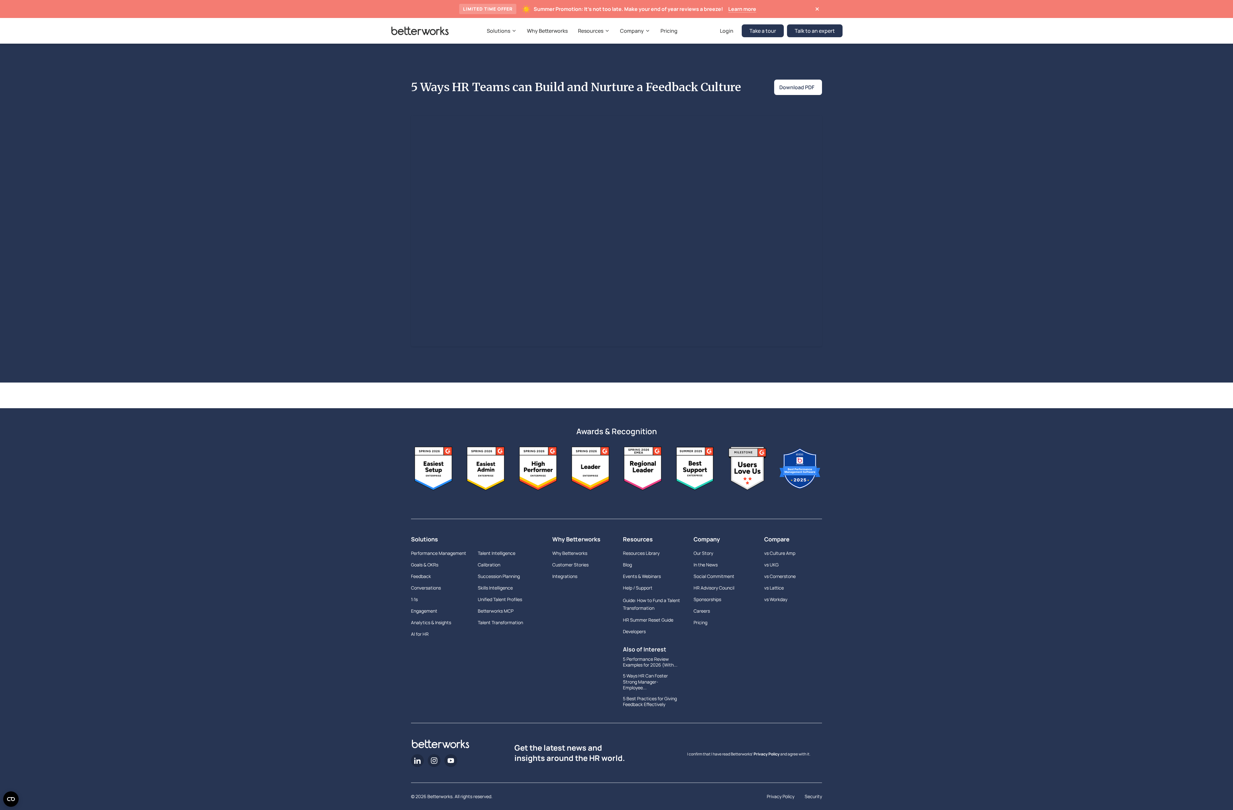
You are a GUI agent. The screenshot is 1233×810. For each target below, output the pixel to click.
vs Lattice (774, 588)
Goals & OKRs (424, 565)
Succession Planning (499, 576)
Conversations (426, 588)
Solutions (424, 539)
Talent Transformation (500, 622)
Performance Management (438, 553)
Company (707, 539)
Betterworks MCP (495, 611)
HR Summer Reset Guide (648, 620)
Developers (634, 631)
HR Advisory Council (714, 588)
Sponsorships (707, 599)
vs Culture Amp (779, 553)
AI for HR (420, 634)
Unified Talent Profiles (500, 599)
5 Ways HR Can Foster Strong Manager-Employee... (645, 681)
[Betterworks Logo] (420, 31)
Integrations (564, 576)
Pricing (700, 622)
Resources (638, 539)
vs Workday (775, 599)
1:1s (414, 599)
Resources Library (641, 553)
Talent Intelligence (496, 553)
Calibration (489, 565)
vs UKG (771, 565)
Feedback (421, 576)
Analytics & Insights (431, 622)
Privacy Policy (767, 754)
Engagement (424, 611)
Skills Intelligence (495, 588)
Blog (627, 565)
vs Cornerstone (780, 576)
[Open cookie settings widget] (11, 799)
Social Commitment (714, 576)
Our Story (703, 553)
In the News (706, 565)
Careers (702, 611)
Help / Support (637, 588)
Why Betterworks (576, 539)
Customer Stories (570, 565)
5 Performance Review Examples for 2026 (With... (650, 662)
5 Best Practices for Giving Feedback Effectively (650, 701)
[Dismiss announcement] (817, 9)
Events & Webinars (642, 576)
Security (813, 796)
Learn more (742, 9)
